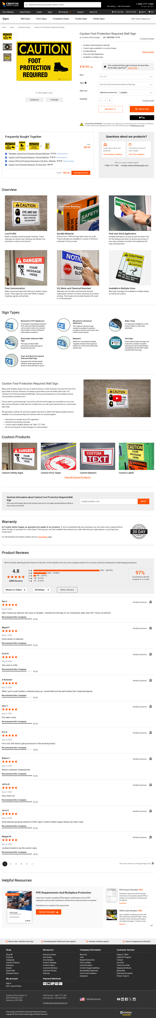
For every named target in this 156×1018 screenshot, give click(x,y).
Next (151, 925)
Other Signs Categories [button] (140, 19)
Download (122, 903)
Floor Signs (41, 19)
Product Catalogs (49, 963)
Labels (39, 12)
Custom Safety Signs (12, 473)
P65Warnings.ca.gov (137, 126)
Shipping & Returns (124, 968)
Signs (50, 12)
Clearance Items (12, 973)
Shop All (9, 955)
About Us (93, 12)
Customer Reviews (50, 968)
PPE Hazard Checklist (128, 890)
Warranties (121, 971)
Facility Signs (81, 19)
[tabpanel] (127, 896)
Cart (152, 12)
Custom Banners (88, 473)
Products (9, 957)
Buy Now (109, 109)
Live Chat (120, 963)
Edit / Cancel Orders (13, 986)
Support (80, 12)
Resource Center (49, 955)
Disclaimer (84, 976)
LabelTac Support (124, 957)
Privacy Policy (10, 1012)
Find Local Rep (118, 12)
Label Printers (25, 12)
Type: (82, 83)
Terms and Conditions (88, 973)
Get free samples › (137, 154)
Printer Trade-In (123, 976)
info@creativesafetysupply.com (134, 165)
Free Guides (47, 957)
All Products (63, 12)
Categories (10, 960)
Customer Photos (50, 971)
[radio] (78, 570)
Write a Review (67, 590)
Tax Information (86, 965)
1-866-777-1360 (144, 4)
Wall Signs (25, 19)
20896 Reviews (18, 581)
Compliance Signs (61, 19)
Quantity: (83, 99)
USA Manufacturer (93, 999)
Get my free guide (47, 912)
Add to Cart (144, 109)
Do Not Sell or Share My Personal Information (31, 1012)
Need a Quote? (148, 52)
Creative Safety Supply (25, 1014)
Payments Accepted (124, 973)
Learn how (132, 68)
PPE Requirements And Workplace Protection (63, 892)
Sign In (143, 12)
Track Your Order (123, 965)
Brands (9, 968)
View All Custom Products (77, 477)
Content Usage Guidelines (90, 968)
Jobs (82, 957)
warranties (42, 537)
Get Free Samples (124, 6)
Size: (82, 75)
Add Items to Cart (81, 173)
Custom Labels (126, 473)
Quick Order (132, 12)
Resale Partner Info (87, 960)
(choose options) (62, 154)
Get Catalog (111, 6)
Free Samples (48, 960)
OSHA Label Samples (128, 911)
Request (122, 924)
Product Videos (49, 965)
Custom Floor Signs (51, 473)
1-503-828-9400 (60, 998)
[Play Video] (7, 46)
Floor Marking (8, 12)
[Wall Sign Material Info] (86, 83)
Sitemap (46, 973)
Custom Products (16, 437)
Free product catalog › (113, 154)
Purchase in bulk (148, 100)
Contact (120, 960)
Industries (10, 965)
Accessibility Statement (89, 971)
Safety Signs (99, 19)
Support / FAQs (122, 955)
